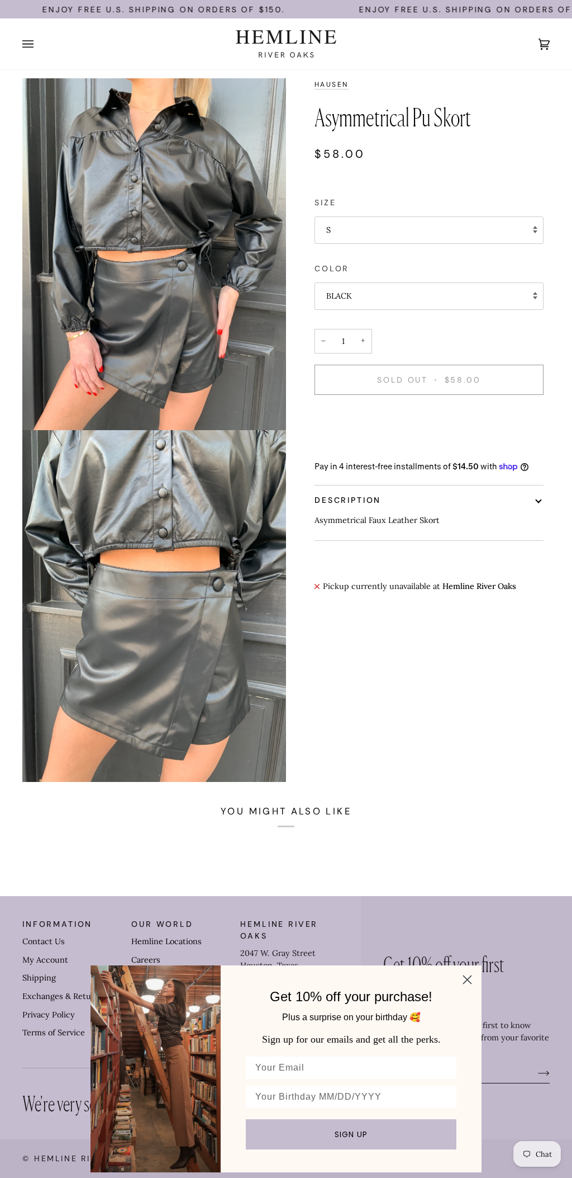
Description (347, 500)
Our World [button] (162, 924)
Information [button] (57, 924)
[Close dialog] (467, 979)
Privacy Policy (48, 1015)
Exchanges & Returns (62, 996)
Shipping (39, 978)
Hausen (331, 84)
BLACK (339, 296)
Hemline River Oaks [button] (279, 930)
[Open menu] (39, 43)
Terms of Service (53, 1033)
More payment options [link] (357, 447)
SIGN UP (351, 1134)
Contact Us (43, 941)
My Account (45, 960)
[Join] (535, 1073)
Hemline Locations (166, 941)
